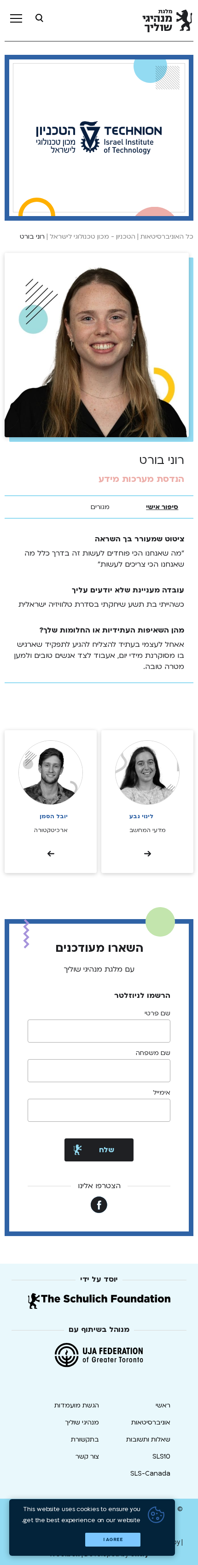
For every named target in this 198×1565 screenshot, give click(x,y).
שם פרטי (157, 1013)
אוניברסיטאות (150, 1422)
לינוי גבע (141, 816)
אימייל (161, 1092)
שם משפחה (153, 1053)
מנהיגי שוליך (82, 1422)
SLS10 (161, 1456)
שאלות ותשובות (148, 1439)
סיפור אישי (162, 507)
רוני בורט (32, 236)
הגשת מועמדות (76, 1405)
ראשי (163, 1405)
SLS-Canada (150, 1473)
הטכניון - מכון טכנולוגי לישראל (92, 236)
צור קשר (87, 1456)
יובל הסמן (54, 816)
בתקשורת (85, 1439)
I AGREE (113, 1539)
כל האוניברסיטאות (166, 236)
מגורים (100, 507)
